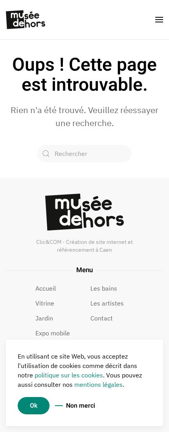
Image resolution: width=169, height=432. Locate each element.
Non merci (80, 405)
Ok (33, 405)
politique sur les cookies (69, 375)
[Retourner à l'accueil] (25, 19)
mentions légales (98, 384)
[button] (159, 19)
